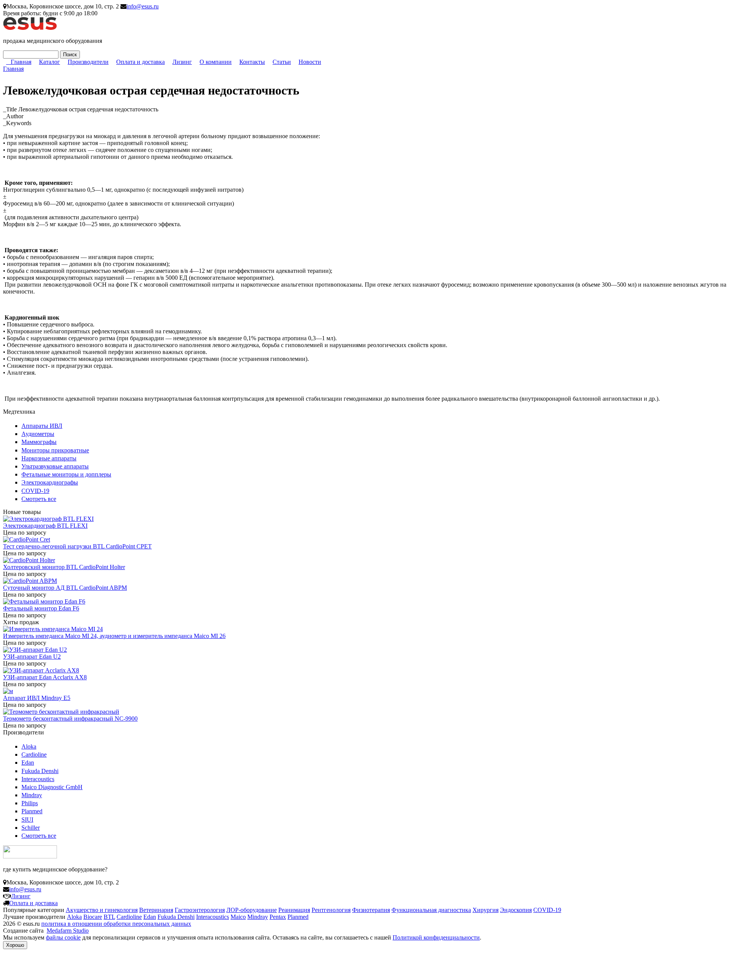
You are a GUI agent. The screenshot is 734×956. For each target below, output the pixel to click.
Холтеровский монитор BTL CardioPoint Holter (64, 567)
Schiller (30, 827)
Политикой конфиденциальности (436, 937)
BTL (109, 917)
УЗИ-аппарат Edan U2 (32, 656)
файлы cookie (63, 937)
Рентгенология (331, 910)
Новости (310, 62)
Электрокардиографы (49, 482)
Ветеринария (156, 910)
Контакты (252, 62)
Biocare (92, 917)
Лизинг (182, 62)
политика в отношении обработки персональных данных (116, 923)
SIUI (27, 819)
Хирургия (486, 910)
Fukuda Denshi (39, 771)
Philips (29, 803)
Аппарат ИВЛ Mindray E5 (36, 698)
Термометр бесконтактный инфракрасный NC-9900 (70, 718)
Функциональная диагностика (431, 910)
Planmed (31, 811)
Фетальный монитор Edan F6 (41, 608)
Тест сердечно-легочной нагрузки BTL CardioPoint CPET (77, 546)
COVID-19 (35, 491)
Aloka (28, 746)
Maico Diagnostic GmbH (52, 787)
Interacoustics (37, 779)
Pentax (278, 917)
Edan (27, 762)
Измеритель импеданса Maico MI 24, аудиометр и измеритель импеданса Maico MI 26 (114, 636)
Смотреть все (38, 499)
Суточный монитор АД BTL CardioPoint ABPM (65, 587)
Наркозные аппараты (48, 458)
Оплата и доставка (140, 62)
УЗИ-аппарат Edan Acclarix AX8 (45, 677)
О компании (216, 62)
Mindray (31, 795)
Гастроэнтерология (200, 910)
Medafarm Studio (68, 930)
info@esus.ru (143, 6)
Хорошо (15, 945)
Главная (21, 62)
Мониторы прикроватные (55, 450)
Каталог (49, 62)
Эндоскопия (516, 910)
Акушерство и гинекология (102, 910)
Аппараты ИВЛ (41, 426)
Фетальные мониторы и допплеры (66, 474)
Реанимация (294, 910)
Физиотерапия (371, 910)
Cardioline (34, 754)
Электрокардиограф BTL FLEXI (45, 525)
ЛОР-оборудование (251, 910)
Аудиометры (37, 434)
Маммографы (39, 442)
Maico (238, 917)
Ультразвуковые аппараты (55, 466)
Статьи (282, 62)
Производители (88, 62)
